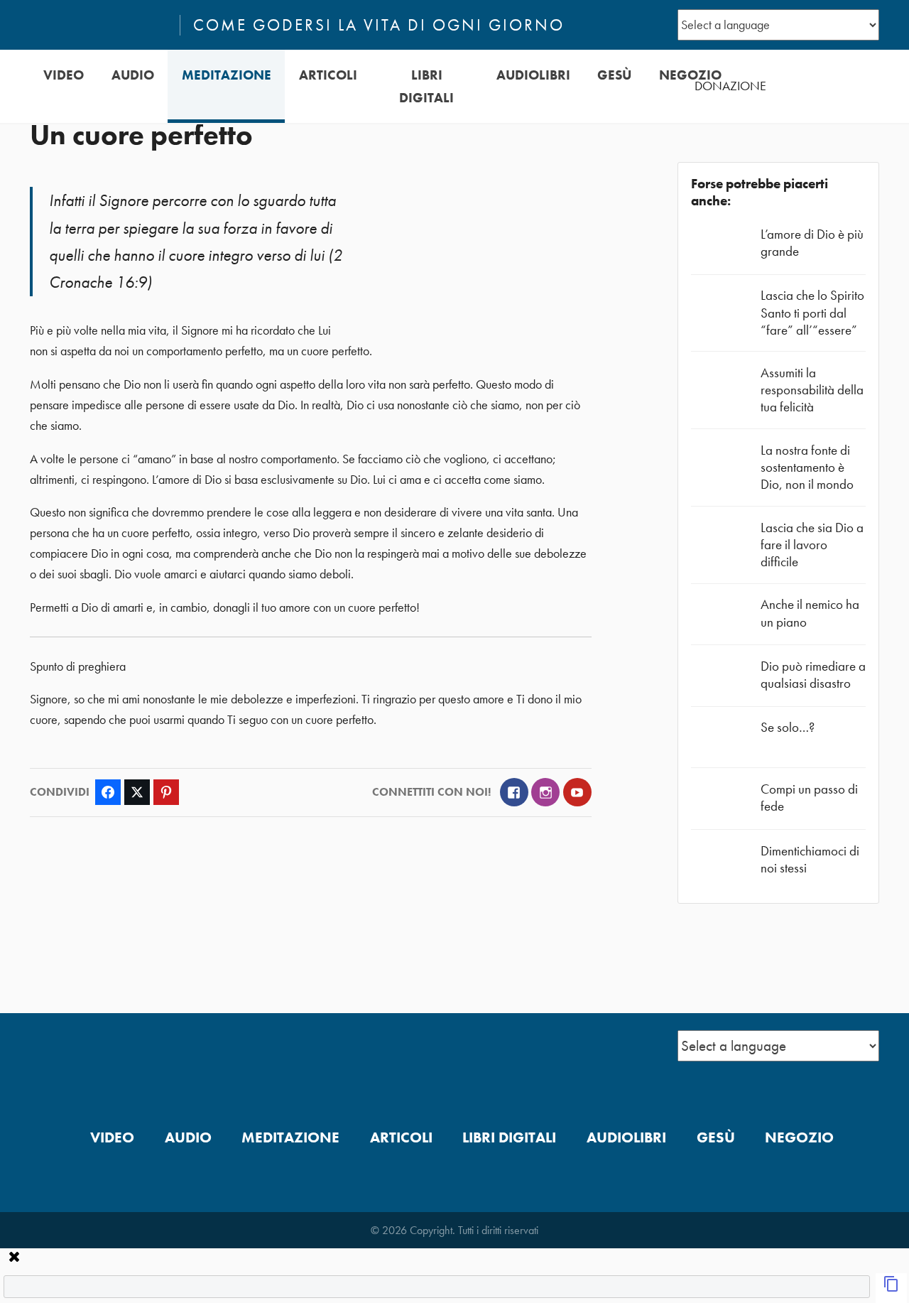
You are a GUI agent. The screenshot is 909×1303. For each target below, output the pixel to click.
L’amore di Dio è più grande (812, 242)
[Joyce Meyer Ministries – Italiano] (99, 25)
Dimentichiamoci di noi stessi (810, 859)
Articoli (328, 75)
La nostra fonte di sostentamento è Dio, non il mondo (807, 467)
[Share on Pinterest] (166, 792)
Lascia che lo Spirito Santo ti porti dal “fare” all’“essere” (812, 312)
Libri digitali (426, 86)
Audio (132, 75)
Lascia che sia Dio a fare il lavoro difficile (812, 545)
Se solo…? (788, 727)
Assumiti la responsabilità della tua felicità (812, 390)
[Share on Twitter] (137, 792)
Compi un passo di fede (809, 797)
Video (63, 75)
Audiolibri (533, 75)
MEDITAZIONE (226, 75)
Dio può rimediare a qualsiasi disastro (813, 674)
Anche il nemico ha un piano (810, 612)
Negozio (690, 75)
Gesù (614, 75)
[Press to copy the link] (891, 1288)
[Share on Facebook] (108, 792)
